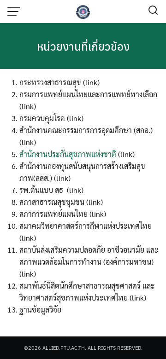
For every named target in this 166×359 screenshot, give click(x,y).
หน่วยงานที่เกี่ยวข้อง (83, 46)
